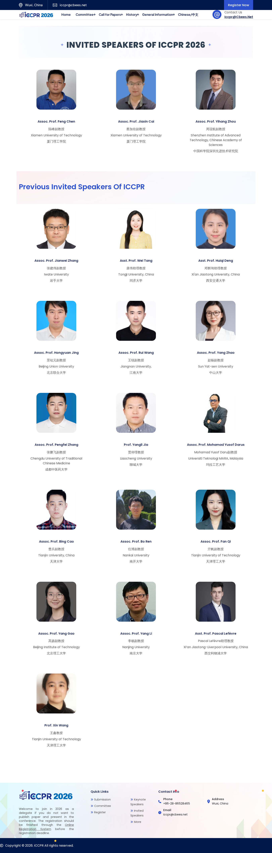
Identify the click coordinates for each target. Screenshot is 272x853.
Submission (102, 799)
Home (66, 14)
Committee (85, 14)
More (137, 822)
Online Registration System (46, 827)
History (131, 14)
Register (100, 812)
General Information (157, 14)
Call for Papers (110, 14)
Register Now (238, 5)
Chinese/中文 (188, 14)
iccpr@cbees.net (238, 17)
